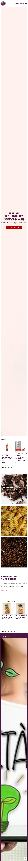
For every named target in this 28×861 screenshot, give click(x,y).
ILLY (16, 462)
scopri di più (6, 490)
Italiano (16, 3)
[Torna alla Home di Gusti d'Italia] (4, 3)
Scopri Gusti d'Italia (14, 227)
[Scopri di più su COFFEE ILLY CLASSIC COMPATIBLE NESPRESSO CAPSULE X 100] (21, 447)
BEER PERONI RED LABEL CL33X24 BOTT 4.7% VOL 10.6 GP (7, 457)
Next (26, 453)
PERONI (3, 462)
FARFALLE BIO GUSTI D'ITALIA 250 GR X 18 (7, 617)
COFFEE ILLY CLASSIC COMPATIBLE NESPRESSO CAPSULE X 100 (20, 457)
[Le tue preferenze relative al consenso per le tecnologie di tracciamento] (25, 858)
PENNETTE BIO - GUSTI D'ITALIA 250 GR (20, 617)
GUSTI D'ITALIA (5, 621)
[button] (26, 3)
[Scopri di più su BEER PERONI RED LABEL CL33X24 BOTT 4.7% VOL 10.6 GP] (7, 447)
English (22, 3)
